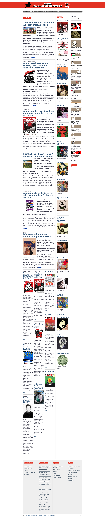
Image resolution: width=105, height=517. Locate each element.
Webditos (55, 471)
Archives (39, 11)
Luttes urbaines (62, 240)
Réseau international (72, 476)
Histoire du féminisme (60, 335)
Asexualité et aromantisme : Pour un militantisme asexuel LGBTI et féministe (45, 476)
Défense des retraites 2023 (61, 65)
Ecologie (70, 478)
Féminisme (60, 105)
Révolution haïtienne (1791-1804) (62, 143)
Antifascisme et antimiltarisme (74, 466)
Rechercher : (74, 16)
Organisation (46, 11)
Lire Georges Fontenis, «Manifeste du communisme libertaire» (45, 489)
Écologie (60, 124)
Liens (53, 11)
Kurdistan (60, 162)
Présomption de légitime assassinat (38, 326)
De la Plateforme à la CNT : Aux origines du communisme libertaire (28, 400)
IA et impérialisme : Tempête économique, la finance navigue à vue (38, 386)
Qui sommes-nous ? (28, 466)
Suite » (33, 57)
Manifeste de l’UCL (63, 21)
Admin (80, 515)
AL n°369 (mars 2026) (49, 372)
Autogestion (61, 179)
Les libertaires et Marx (62, 197)
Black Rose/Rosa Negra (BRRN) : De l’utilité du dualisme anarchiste (44, 499)
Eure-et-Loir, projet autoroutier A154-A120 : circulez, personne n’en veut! (45, 468)
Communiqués (56, 469)
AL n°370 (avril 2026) (49, 315)
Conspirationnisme (63, 353)
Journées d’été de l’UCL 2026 (62, 39)
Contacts (26, 470)
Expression (32, 11)
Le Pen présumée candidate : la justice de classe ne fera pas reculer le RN (39, 275)
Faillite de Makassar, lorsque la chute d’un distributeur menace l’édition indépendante (28, 276)
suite (24, 339)
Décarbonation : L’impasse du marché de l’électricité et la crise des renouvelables (45, 484)
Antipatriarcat (71, 480)
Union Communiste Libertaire (30, 515)
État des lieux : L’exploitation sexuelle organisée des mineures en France (45, 494)
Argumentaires (56, 475)
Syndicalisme (61, 83)
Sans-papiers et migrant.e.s (74, 470)
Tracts (54, 473)
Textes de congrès (57, 477)
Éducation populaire (60, 295)
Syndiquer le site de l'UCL (30, 472)
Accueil (25, 11)
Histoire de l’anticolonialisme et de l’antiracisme (63, 316)
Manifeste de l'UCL (28, 468)
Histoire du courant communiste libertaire (61, 219)
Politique (70, 474)
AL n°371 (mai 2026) (49, 272)
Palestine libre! (62, 258)
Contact (58, 11)
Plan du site (26, 474)
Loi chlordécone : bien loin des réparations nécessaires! (27, 347)
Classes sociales (62, 277)
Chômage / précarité (72, 472)
